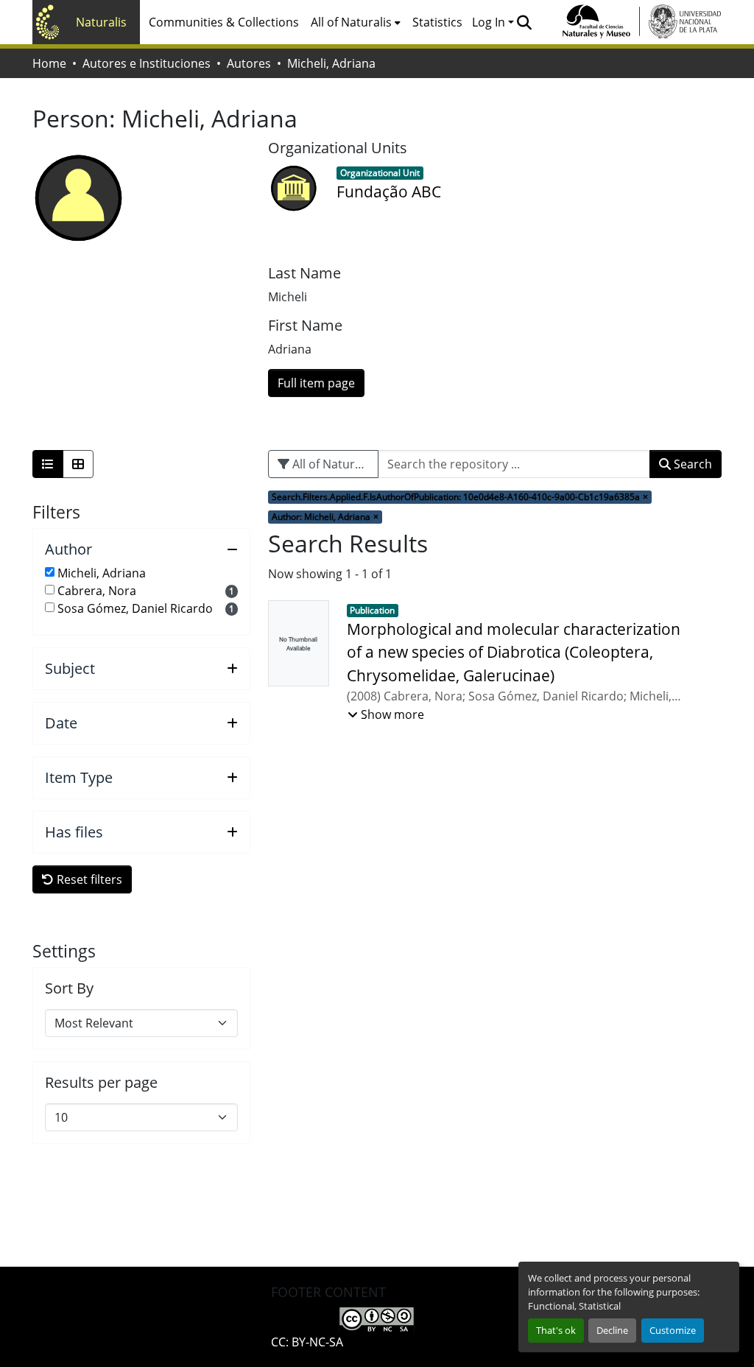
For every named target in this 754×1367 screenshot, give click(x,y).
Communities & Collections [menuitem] (224, 22)
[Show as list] (47, 464)
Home (49, 63)
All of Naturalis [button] (351, 22)
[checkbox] (49, 572)
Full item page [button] (316, 383)
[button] (524, 22)
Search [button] (691, 464)
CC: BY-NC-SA (307, 1342)
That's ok (556, 1330)
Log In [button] (490, 22)
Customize (672, 1330)
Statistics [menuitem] (437, 22)
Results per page (101, 1083)
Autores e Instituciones (146, 63)
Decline (612, 1330)
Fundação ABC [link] (389, 191)
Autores (249, 63)
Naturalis (101, 22)
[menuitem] (356, 22)
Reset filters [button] (88, 879)
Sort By (69, 988)
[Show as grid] (78, 464)
